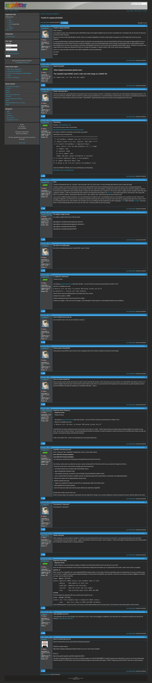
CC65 (123, 200)
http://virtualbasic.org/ (65, 125)
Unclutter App (25, 62)
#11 (146, 377)
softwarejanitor (46, 215)
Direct (17, 62)
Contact (145, 10)
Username (9, 43)
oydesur (44, 614)
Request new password (13, 53)
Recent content (11, 36)
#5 (146, 179)
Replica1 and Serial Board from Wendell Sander (19, 73)
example (109, 192)
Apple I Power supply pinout (14, 69)
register (48, 22)
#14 (146, 502)
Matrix (10, 20)
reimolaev (8, 88)
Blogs (8, 111)
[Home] (16, 8)
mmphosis (45, 66)
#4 (146, 120)
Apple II (56, 14)
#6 (146, 212)
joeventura (8, 96)
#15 (146, 533)
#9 (146, 315)
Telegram (11, 28)
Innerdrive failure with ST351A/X (14, 98)
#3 (146, 89)
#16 (146, 558)
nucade (8, 92)
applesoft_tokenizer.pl (66, 284)
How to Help (22, 142)
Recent (16, 10)
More (37, 79)
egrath (7, 104)
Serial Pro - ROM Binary (13, 77)
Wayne (7, 100)
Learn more (8, 29)
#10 (146, 346)
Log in (42, 22)
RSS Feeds (10, 115)
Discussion (49, 14)
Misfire (10, 24)
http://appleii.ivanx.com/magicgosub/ (63, 170)
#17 (146, 612)
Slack (10, 26)
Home (6, 10)
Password (9, 47)
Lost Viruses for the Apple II (14, 71)
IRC (10, 18)
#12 (146, 408)
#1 (146, 25)
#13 (146, 447)
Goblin (9, 75)
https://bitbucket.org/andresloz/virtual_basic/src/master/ (68, 129)
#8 (146, 274)
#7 (146, 243)
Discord (11, 22)
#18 (146, 637)
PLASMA (136, 200)
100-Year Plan (138, 10)
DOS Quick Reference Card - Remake (15, 102)
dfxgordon (45, 536)
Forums (11, 10)
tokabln (44, 639)
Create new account (12, 51)
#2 (146, 64)
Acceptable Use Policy (12, 119)
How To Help (130, 10)
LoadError (45, 28)
